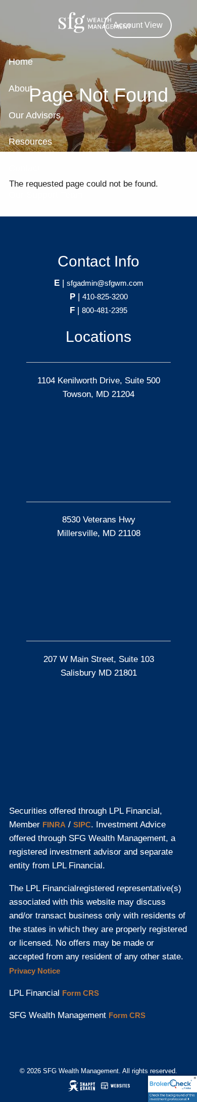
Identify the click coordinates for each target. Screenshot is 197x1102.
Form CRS (80, 993)
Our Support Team (46, 195)
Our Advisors (35, 115)
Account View (138, 25)
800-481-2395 (104, 310)
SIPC (82, 824)
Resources (30, 142)
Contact (24, 168)
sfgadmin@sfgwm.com (105, 283)
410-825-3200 (105, 296)
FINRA (54, 824)
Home (21, 62)
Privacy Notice (34, 970)
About (20, 88)
